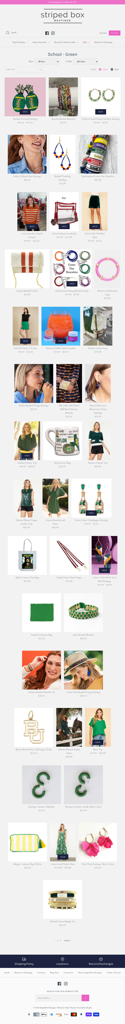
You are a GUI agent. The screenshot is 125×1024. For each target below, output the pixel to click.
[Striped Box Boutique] (62, 9)
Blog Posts (54, 972)
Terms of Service (114, 972)
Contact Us (68, 972)
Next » (67, 940)
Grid (106, 69)
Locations (41, 972)
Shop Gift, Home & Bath (66, 42)
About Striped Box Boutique (90, 972)
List (117, 69)
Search (7, 972)
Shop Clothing (20, 42)
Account (103, 33)
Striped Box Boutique (47, 1007)
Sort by (10, 69)
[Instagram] (53, 33)
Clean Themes (70, 1007)
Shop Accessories (41, 42)
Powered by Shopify (84, 1007)
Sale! (86, 42)
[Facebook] (47, 33)
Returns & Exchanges (103, 42)
